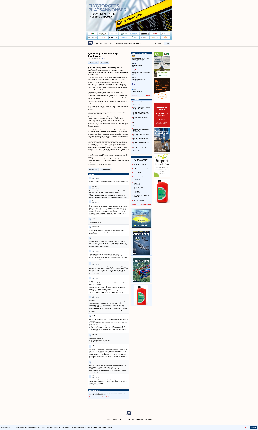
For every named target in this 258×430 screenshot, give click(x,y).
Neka (245, 427)
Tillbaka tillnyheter (93, 50)
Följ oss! (167, 43)
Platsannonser (119, 43)
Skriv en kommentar (105, 169)
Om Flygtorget (136, 43)
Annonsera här (135, 95)
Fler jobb (148, 95)
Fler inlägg (134, 204)
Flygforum (111, 43)
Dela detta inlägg (93, 62)
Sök (155, 43)
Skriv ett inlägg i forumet (145, 204)
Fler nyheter (134, 152)
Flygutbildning (128, 43)
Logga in (160, 43)
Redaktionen (104, 58)
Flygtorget (99, 43)
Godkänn (253, 427)
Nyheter (105, 43)
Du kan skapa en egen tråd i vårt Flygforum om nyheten (104, 396)
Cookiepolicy (108, 427)
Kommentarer (105, 62)
